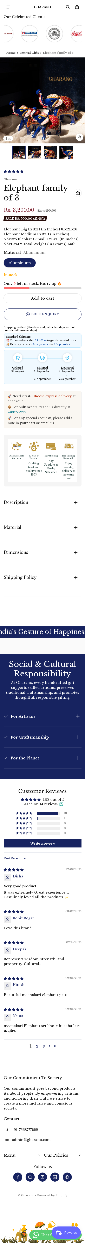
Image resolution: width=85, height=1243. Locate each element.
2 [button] (37, 1046)
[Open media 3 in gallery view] (50, 152)
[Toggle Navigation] (8, 7)
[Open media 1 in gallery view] (19, 152)
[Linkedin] (54, 1177)
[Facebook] (17, 1177)
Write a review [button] (42, 843)
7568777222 (17, 412)
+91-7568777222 (25, 1130)
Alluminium (20, 263)
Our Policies (56, 1155)
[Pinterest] (67, 1177)
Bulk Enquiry (45, 314)
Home (10, 53)
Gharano (27, 1195)
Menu (9, 1155)
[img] (14, 870)
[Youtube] (30, 1177)
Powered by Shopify (52, 1195)
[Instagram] (42, 1177)
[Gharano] (42, 7)
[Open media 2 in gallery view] (34, 152)
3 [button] (44, 1046)
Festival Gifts (29, 53)
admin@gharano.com (31, 1140)
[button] (67, 7)
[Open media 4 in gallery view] (66, 152)
